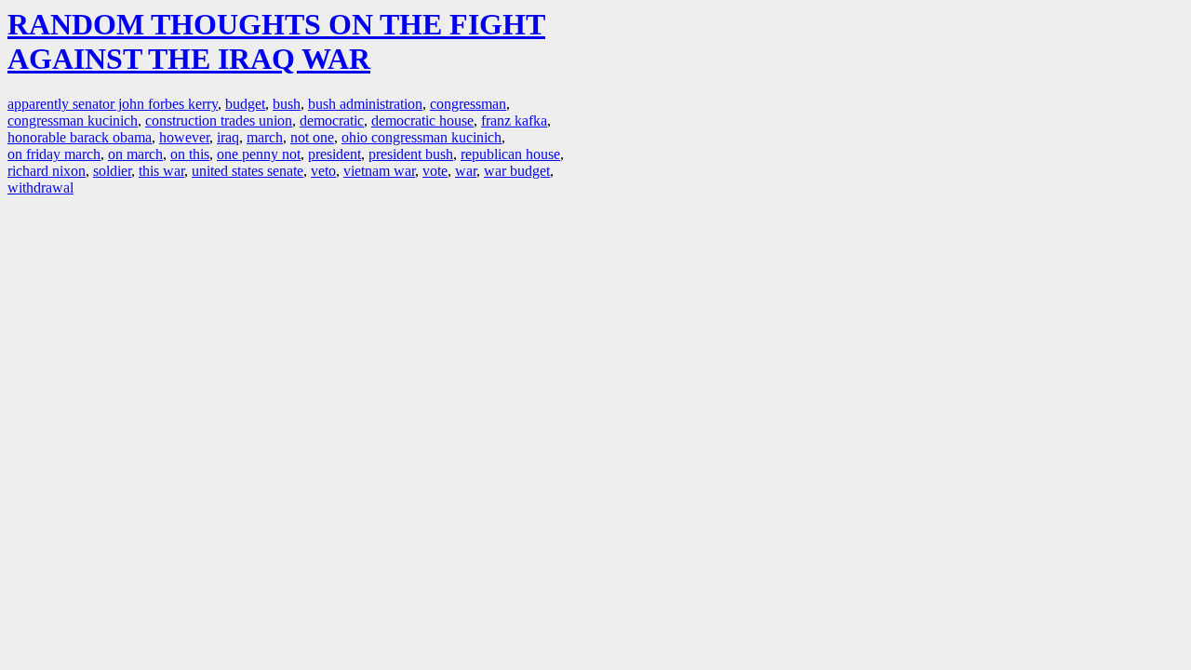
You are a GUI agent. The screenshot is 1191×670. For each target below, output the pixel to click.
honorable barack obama (79, 137)
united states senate (247, 171)
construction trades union (218, 120)
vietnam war (379, 171)
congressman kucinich (72, 120)
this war (161, 171)
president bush (410, 154)
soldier (112, 171)
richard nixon (46, 171)
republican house (510, 154)
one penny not (259, 154)
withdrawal (40, 187)
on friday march (53, 154)
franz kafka (514, 120)
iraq (228, 137)
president (334, 154)
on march (135, 154)
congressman (468, 104)
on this (189, 154)
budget (245, 104)
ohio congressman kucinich (421, 137)
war (465, 171)
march (265, 137)
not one (312, 137)
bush (287, 104)
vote (435, 171)
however (184, 137)
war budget (517, 171)
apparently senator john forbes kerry (112, 104)
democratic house (422, 120)
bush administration (365, 104)
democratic (332, 120)
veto (323, 171)
